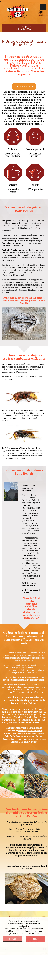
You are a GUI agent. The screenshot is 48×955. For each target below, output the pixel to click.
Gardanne (6, 720)
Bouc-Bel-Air (38, 733)
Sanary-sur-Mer (9, 722)
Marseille (22, 714)
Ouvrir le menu (43, 7)
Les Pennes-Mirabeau (21, 733)
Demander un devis (24, 86)
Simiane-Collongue (19, 742)
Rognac (6, 739)
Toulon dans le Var (26, 722)
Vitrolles (17, 717)
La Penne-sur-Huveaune (24, 736)
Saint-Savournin (18, 739)
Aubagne (33, 714)
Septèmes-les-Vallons (35, 739)
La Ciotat (39, 717)
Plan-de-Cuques (35, 730)
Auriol (28, 717)
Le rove (39, 736)
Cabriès (8, 736)
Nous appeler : (24, 27)
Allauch (6, 733)
